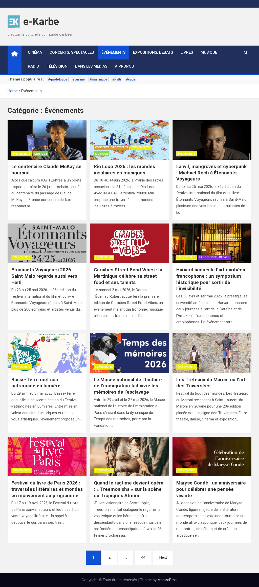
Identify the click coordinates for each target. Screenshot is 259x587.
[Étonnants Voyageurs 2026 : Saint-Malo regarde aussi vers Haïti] (47, 243)
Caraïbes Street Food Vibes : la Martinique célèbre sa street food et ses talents (128, 276)
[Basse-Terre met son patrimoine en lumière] (47, 353)
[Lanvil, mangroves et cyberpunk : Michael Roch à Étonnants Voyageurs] (211, 140)
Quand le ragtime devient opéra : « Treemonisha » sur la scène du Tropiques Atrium (128, 489)
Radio (33, 66)
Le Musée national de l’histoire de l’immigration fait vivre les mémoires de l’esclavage (128, 386)
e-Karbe (41, 22)
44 (143, 557)
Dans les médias (91, 66)
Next (163, 557)
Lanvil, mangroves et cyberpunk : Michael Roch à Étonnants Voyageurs (211, 173)
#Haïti (116, 79)
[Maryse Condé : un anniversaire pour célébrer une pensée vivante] (211, 456)
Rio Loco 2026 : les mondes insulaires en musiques (124, 170)
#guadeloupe (57, 79)
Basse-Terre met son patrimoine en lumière (35, 383)
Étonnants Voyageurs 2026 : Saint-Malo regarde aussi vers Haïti (44, 276)
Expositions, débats (153, 52)
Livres (187, 52)
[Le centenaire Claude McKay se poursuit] (47, 140)
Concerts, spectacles (72, 52)
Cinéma (35, 52)
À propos (124, 66)
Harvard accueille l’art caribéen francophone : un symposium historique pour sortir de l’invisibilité (210, 279)
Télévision (57, 66)
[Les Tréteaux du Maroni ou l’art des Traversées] (211, 353)
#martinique (98, 79)
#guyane (78, 79)
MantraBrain (168, 580)
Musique (209, 52)
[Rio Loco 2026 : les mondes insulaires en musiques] (129, 140)
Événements (113, 52)
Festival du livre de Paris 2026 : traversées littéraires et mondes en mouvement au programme (47, 489)
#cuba (130, 79)
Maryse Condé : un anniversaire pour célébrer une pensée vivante (211, 489)
